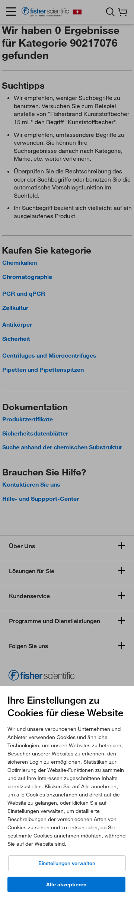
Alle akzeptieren (66, 884)
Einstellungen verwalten (66, 863)
